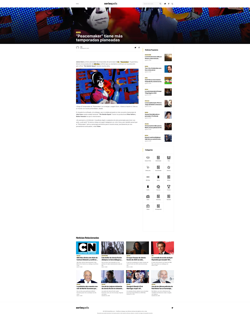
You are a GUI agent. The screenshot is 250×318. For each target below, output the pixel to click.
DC (118, 62)
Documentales (158, 170)
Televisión (169, 199)
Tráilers (147, 209)
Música (168, 180)
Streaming (158, 199)
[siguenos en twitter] (165, 3)
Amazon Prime (148, 54)
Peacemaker (125, 62)
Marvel (146, 66)
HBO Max (78, 32)
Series (146, 77)
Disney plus (148, 170)
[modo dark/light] (172, 3)
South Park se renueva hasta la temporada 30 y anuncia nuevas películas (153, 81)
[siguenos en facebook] (168, 3)
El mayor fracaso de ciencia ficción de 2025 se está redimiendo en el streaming (136, 260)
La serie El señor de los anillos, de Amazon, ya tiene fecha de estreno (153, 58)
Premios (168, 189)
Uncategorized (158, 209)
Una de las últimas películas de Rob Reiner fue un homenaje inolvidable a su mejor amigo (162, 288)
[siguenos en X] (135, 47)
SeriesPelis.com (111, 311)
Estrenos (169, 170)
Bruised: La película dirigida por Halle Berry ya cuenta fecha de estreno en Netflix (153, 139)
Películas (147, 100)
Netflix (146, 89)
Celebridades (158, 160)
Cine (169, 160)
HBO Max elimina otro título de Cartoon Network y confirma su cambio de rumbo (87, 260)
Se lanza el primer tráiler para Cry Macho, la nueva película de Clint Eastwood (153, 127)
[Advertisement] (107, 56)
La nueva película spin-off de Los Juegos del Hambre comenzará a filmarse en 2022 (153, 104)
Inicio (77, 3)
